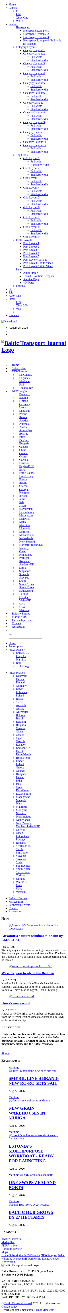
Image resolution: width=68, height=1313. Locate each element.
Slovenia (24, 574)
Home (12, 4)
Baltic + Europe (21, 613)
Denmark (24, 394)
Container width (39, 164)
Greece (23, 485)
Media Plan (8, 1242)
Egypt (22, 469)
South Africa (26, 584)
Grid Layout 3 (31, 177)
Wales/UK (25, 600)
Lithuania (24, 410)
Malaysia (24, 518)
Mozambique (26, 535)
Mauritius (24, 525)
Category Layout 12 (34, 145)
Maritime (24, 381)
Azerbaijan (25, 430)
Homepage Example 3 (36, 37)
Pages (19, 269)
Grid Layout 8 (31, 226)
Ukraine (23, 597)
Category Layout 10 (34, 132)
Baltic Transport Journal (18, 1303)
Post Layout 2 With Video (38, 262)
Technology (26, 387)
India (22, 499)
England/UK (26, 466)
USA (22, 607)
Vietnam (24, 610)
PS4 (18, 14)
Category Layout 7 (34, 102)
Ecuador (24, 463)
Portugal (24, 557)
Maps (4, 1252)
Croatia (23, 453)
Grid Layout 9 (31, 236)
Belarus (23, 433)
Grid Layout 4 (31, 187)
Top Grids (22, 154)
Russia (23, 417)
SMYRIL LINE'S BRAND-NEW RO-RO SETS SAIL (34, 1081)
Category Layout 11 (34, 141)
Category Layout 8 (34, 112)
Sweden (23, 420)
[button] (10, 629)
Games (13, 7)
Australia (24, 423)
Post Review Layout (35, 259)
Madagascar (26, 515)
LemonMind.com (44, 1309)
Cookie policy (9, 1306)
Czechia (23, 459)
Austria (23, 427)
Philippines (25, 554)
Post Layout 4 (31, 253)
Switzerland (26, 590)
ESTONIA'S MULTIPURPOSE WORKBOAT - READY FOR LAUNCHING (31, 1153)
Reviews (14, 315)
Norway (24, 548)
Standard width (39, 60)
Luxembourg (26, 512)
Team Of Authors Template (38, 276)
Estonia (23, 397)
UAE (22, 603)
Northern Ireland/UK (31, 544)
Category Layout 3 (34, 63)
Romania (24, 561)
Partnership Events (22, 620)
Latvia (22, 407)
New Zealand (27, 541)
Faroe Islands (26, 472)
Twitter (5, 1238)
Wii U (19, 20)
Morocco (24, 531)
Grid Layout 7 (31, 217)
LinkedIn (15, 1238)
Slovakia (24, 577)
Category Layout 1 (34, 50)
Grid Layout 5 (31, 197)
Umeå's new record (15, 1003)
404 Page (28, 282)
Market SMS (19, 616)
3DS (18, 312)
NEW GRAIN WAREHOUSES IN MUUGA (27, 1113)
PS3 (18, 302)
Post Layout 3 (31, 249)
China (22, 449)
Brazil (22, 436)
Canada (23, 446)
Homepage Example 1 (36, 30)
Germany (24, 404)
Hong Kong (26, 476)
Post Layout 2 (31, 246)
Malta (22, 521)
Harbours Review (11, 1248)
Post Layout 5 (31, 256)
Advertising (18, 626)
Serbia (22, 567)
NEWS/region (20, 391)
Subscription (19, 368)
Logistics (24, 378)
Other (12, 298)
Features (13, 24)
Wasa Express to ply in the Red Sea (27, 973)
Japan (22, 505)
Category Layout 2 (34, 53)
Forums (20, 285)
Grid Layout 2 (31, 168)
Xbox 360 (22, 305)
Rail (21, 384)
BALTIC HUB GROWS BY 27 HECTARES (31, 1215)
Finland (23, 400)
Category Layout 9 (34, 122)
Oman (22, 551)
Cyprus (23, 456)
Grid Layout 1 (31, 158)
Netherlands (26, 538)
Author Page (30, 272)
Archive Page (31, 279)
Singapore (25, 571)
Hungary (24, 492)
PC (18, 11)
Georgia (23, 489)
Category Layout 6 (34, 92)
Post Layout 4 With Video (38, 266)
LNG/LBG (25, 374)
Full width (36, 56)
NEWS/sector (20, 371)
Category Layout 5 (34, 83)
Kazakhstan (26, 508)
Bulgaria (24, 443)
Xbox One (22, 17)
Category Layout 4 (34, 73)
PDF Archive (9, 1245)
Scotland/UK (26, 564)
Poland (23, 413)
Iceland (23, 495)
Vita (18, 308)
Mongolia (24, 528)
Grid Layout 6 (31, 207)
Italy (21, 502)
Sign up (5, 1053)
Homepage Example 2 (36, 33)
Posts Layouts (24, 240)
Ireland (23, 482)
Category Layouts (26, 47)
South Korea (26, 587)
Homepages (23, 27)
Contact (16, 623)
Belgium (24, 440)
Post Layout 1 (31, 243)
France (23, 479)
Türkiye (23, 593)
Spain (22, 580)
